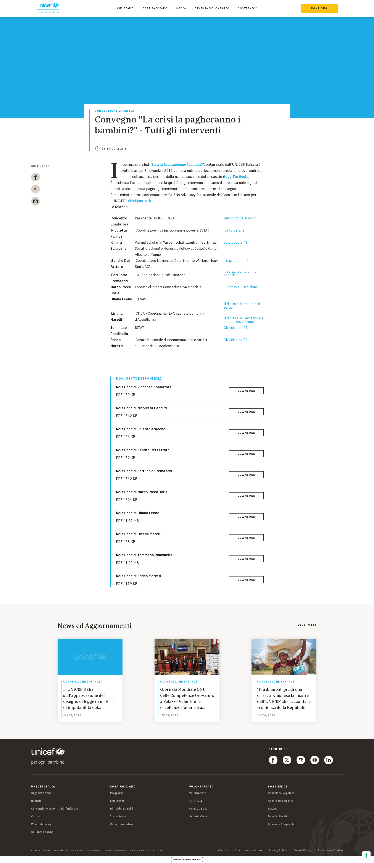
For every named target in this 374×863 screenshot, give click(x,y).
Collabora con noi (42, 832)
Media (181, 8)
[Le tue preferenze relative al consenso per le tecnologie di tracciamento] (366, 855)
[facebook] (35, 178)
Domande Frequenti (281, 824)
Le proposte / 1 (236, 242)
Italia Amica (118, 816)
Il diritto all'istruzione (241, 287)
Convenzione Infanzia (114, 110)
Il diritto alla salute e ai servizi (242, 305)
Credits (223, 850)
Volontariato (197, 793)
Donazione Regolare (281, 793)
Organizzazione (41, 793)
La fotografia (234, 230)
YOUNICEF (196, 800)
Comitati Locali (199, 808)
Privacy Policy (278, 850)
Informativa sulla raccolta (187, 859)
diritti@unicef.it (139, 201)
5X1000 (272, 808)
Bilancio (36, 800)
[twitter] (35, 190)
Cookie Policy (302, 850)
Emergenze (117, 800)
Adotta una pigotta (280, 800)
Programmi (117, 793)
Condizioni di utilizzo (248, 850)
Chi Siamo (125, 8)
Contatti (36, 816)
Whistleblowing (41, 824)
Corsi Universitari (121, 824)
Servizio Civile (198, 816)
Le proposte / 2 (236, 260)
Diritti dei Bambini (121, 808)
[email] (35, 202)
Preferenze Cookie (330, 850)
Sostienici (247, 8)
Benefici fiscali (277, 816)
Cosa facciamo (155, 8)
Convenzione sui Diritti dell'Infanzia (54, 808)
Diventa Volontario (212, 8)
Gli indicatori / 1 (236, 327)
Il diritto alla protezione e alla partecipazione (243, 319)
